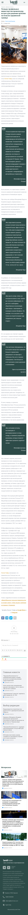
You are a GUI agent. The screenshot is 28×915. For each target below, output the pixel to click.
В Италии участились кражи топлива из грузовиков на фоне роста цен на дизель (12, 736)
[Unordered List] (12, 650)
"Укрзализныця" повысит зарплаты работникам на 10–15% (14, 694)
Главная (3, 7)
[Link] (18, 650)
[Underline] (6, 650)
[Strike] (8, 650)
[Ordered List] (10, 650)
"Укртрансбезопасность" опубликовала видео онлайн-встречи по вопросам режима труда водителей (12, 678)
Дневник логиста (9, 7)
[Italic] (5, 650)
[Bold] (3, 650)
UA (24, 2)
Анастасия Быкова (10, 21)
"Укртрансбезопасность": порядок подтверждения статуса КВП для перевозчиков (13, 728)
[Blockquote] (14, 650)
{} (19, 650)
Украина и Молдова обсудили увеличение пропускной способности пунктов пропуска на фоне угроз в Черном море (13, 719)
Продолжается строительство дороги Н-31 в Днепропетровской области (13, 710)
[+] (21, 650)
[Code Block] (16, 650)
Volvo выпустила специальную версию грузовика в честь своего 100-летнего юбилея (13, 687)
